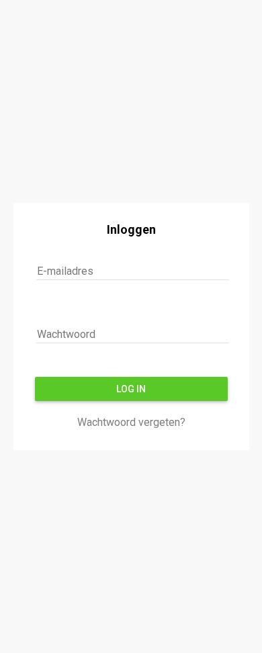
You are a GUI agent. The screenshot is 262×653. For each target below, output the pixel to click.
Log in (131, 389)
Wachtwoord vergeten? (131, 422)
